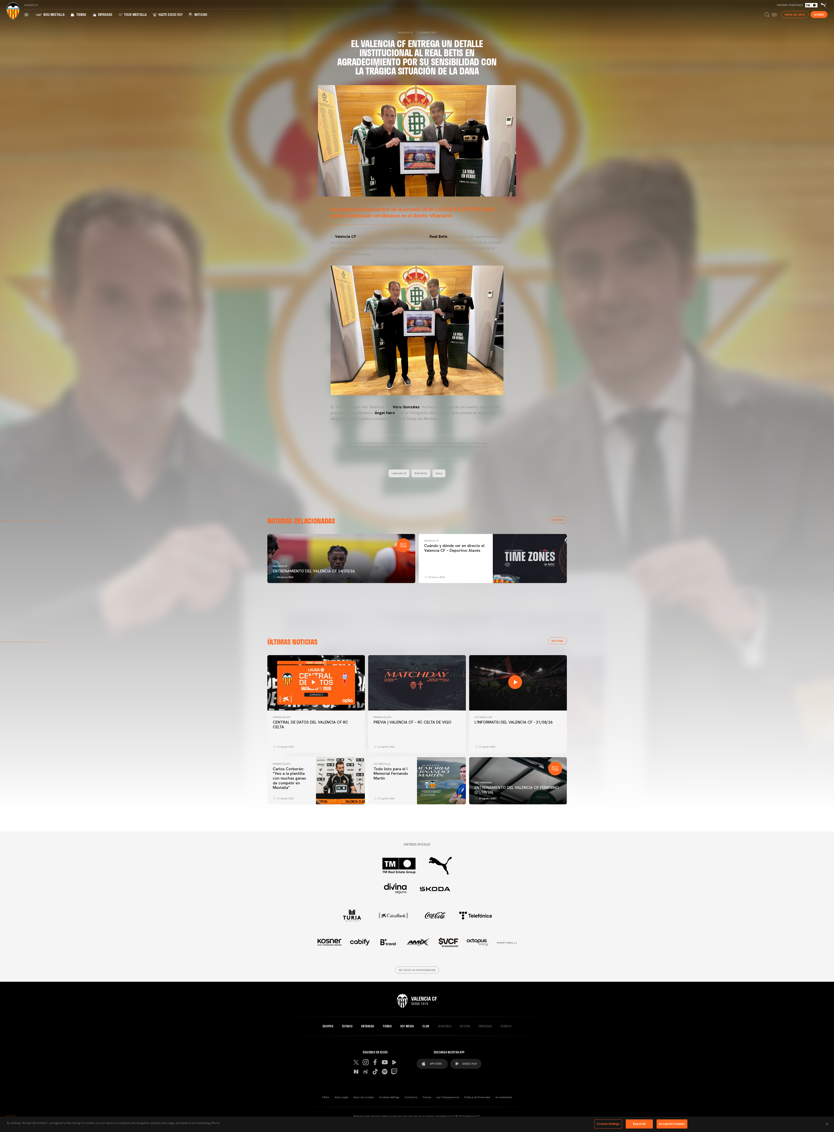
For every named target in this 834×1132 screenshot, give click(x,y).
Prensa (427, 1097)
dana (438, 473)
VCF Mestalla (382, 763)
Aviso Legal (341, 1097)
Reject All (639, 1124)
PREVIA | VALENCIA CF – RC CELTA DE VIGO (412, 722)
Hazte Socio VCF (170, 14)
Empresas (485, 1026)
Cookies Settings (389, 1097)
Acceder (819, 15)
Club (425, 1026)
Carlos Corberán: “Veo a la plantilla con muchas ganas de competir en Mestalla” (289, 778)
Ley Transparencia (447, 1097)
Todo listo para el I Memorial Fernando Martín (391, 773)
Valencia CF (280, 566)
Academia (444, 1026)
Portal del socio (795, 15)
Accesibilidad (503, 1097)
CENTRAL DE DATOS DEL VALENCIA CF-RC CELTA (310, 724)
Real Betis (421, 473)
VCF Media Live (483, 717)
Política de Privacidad (477, 1097)
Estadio (347, 1026)
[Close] (827, 1124)
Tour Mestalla (135, 14)
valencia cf (399, 473)
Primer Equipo (282, 717)
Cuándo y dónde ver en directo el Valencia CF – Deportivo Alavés (454, 548)
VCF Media (407, 1026)
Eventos (506, 1026)
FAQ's (325, 1097)
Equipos (328, 1026)
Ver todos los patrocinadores (417, 970)
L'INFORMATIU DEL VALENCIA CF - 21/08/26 (514, 722)
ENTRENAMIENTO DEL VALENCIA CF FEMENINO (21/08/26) (517, 790)
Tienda (80, 14)
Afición (465, 1026)
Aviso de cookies (363, 1097)
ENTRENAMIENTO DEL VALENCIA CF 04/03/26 (314, 570)
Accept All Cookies (672, 1124)
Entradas (104, 14)
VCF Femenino (483, 782)
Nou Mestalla (54, 14)
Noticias (200, 14)
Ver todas (557, 520)
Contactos (411, 1097)
